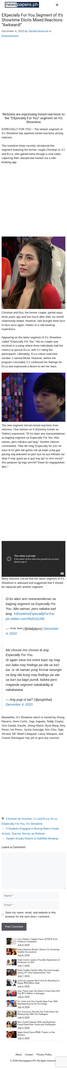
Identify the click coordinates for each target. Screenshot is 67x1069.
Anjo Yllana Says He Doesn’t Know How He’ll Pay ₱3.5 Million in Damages (38, 992)
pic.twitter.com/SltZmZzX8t (25, 619)
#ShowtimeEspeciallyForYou (34, 614)
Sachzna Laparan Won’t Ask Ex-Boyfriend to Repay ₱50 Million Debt (38, 981)
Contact (29, 1054)
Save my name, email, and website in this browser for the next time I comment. (30, 914)
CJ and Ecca (41, 818)
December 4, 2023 (19, 704)
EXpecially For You (13, 823)
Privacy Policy (44, 1054)
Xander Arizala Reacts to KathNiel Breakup (32, 838)
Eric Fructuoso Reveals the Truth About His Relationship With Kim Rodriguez (37, 1013)
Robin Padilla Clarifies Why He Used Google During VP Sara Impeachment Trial (38, 971)
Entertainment (10, 36)
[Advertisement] (33, 77)
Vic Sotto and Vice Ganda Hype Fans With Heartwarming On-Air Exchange (37, 1002)
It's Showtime (34, 823)
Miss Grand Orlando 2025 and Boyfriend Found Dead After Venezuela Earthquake (36, 1023)
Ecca (54, 818)
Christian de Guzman (19, 818)
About (18, 1054)
